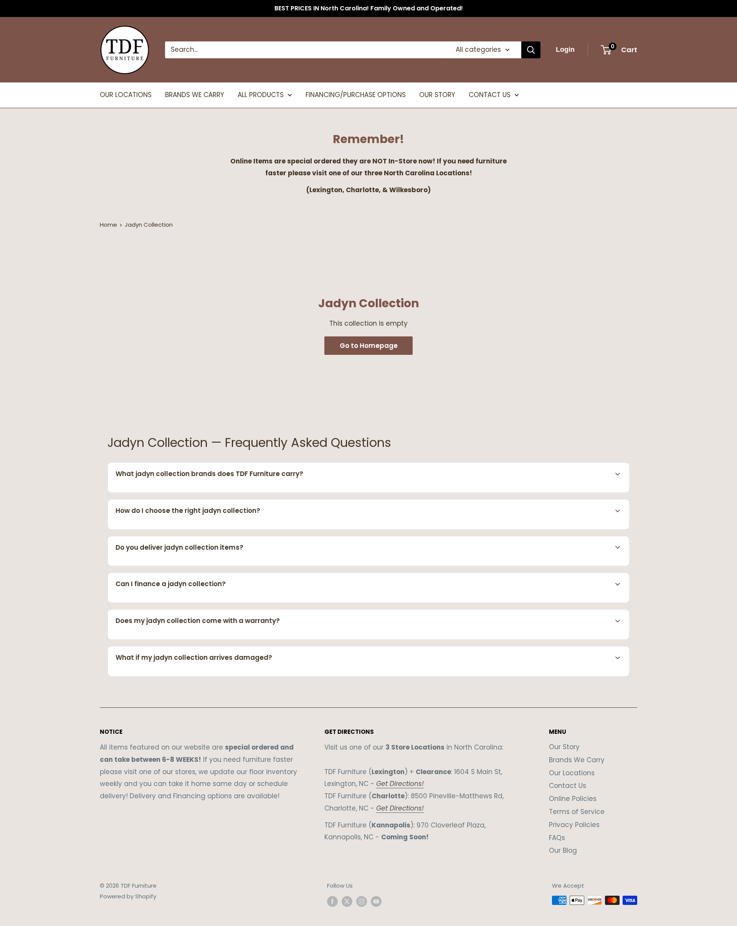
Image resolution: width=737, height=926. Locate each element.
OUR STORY (437, 94)
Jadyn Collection (149, 225)
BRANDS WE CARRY (194, 94)
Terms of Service (577, 811)
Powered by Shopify (128, 896)
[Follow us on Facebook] (332, 901)
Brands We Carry (577, 760)
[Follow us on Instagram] (361, 901)
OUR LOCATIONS (126, 94)
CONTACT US (490, 94)
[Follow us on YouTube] (376, 901)
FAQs (557, 837)
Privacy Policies (574, 824)
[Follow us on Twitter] (347, 901)
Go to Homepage (369, 345)
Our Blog (563, 850)
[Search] (530, 49)
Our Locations (572, 773)
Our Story (564, 746)
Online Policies (573, 798)
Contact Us (567, 785)
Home (108, 225)
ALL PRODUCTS (261, 94)
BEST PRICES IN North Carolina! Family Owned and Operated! (368, 8)
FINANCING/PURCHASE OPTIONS (356, 94)
